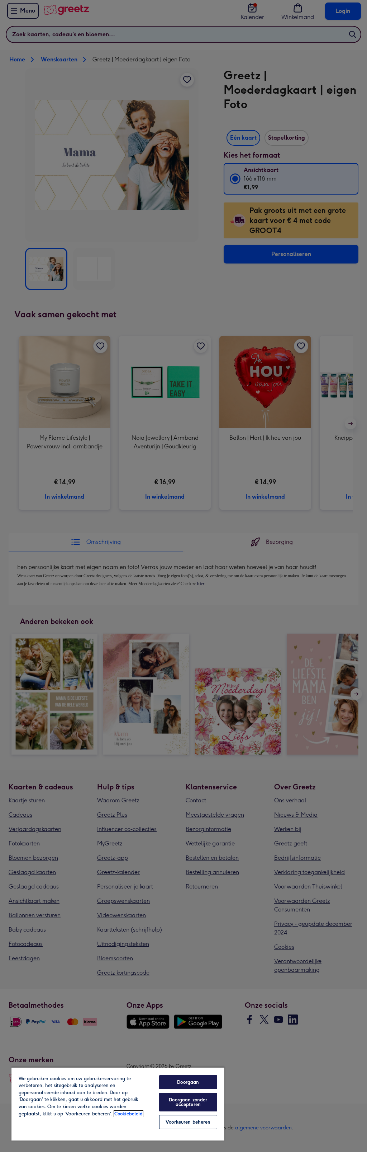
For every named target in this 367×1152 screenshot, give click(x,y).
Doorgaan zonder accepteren (188, 1102)
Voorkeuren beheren (188, 1122)
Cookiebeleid (128, 1113)
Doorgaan (188, 1082)
